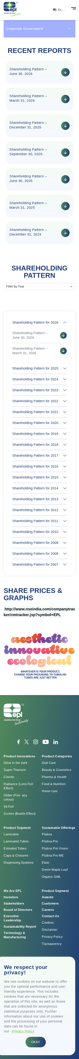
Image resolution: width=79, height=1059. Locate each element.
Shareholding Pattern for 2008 (35, 553)
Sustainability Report (20, 926)
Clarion (9, 777)
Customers (50, 903)
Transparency (52, 943)
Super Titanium (15, 770)
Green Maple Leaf (55, 869)
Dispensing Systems (18, 862)
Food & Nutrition (54, 784)
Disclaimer (49, 929)
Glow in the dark (15, 762)
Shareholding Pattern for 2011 (35, 521)
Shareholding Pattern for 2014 (35, 488)
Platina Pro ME (53, 855)
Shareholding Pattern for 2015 (35, 477)
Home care (50, 791)
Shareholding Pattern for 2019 (35, 434)
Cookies (48, 922)
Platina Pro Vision (55, 848)
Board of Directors (18, 909)
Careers (48, 909)
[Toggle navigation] (73, 8)
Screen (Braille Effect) (20, 813)
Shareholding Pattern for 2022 (35, 401)
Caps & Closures (16, 855)
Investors (11, 897)
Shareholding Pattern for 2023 (35, 390)
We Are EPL (13, 891)
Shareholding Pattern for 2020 (35, 423)
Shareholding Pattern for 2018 (35, 445)
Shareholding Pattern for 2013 (35, 499)
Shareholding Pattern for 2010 (35, 532)
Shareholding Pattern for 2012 (35, 510)
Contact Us (50, 916)
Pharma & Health (54, 777)
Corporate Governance (24, 29)
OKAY (35, 1042)
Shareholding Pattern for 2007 (35, 564)
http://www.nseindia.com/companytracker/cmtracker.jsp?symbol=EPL (39, 612)
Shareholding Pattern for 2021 (35, 412)
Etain (45, 862)
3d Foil (9, 806)
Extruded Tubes (15, 848)
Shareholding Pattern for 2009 (35, 543)
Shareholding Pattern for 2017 (35, 455)
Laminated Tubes (16, 841)
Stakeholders (14, 903)
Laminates (11, 834)
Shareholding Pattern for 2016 (35, 466)
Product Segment (55, 891)
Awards (47, 897)
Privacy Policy (23, 1031)
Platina (47, 834)
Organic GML (51, 876)
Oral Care (49, 762)
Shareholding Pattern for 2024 (35, 379)
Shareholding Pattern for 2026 (35, 322)
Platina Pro (50, 841)
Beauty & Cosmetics (56, 770)
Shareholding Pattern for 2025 (35, 368)
